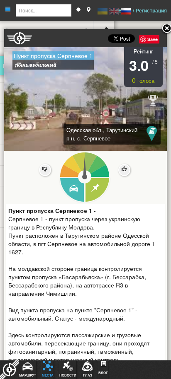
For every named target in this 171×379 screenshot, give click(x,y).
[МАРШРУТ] (71, 190)
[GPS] (88, 10)
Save (152, 39)
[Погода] (78, 10)
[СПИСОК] (97, 190)
